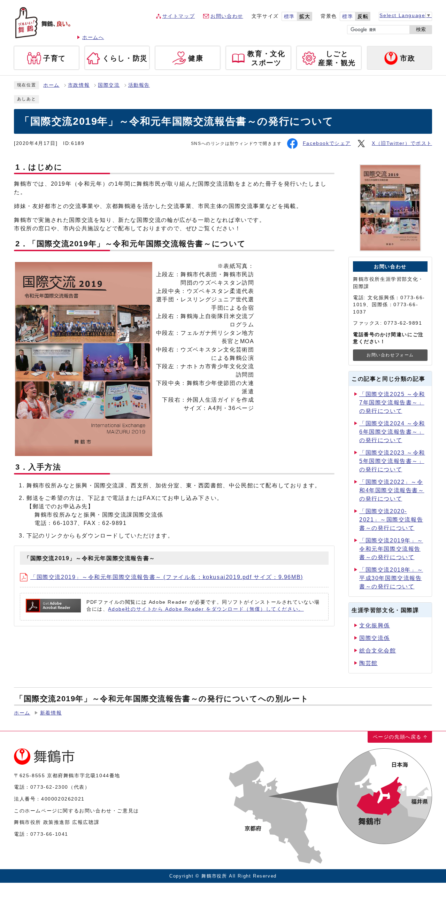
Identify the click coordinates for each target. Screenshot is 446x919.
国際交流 (109, 85)
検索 (421, 29)
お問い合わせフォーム (390, 355)
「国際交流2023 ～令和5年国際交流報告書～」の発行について (392, 461)
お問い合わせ (226, 16)
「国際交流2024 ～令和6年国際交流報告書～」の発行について (392, 431)
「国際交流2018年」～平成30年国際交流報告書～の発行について (391, 578)
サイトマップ (178, 16)
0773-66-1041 (49, 834)
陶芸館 (368, 663)
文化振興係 (374, 625)
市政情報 (79, 85)
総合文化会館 (377, 651)
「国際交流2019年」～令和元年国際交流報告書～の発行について (391, 549)
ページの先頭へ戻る (397, 737)
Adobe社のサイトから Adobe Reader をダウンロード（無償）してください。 (205, 609)
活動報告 (139, 85)
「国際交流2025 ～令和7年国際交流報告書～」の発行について (392, 402)
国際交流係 (374, 638)
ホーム (51, 85)
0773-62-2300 (49, 787)
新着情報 (51, 713)
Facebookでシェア (327, 143)
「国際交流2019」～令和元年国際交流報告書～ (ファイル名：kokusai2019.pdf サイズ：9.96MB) (166, 577)
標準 (289, 16)
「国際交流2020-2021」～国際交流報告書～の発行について (391, 519)
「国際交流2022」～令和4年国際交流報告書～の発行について (391, 490)
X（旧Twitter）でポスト (402, 143)
